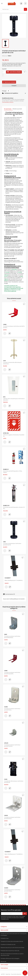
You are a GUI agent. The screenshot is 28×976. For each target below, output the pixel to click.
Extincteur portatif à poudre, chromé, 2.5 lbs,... (14, 507)
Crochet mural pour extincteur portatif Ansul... (12, 818)
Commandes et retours (7, 102)
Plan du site (3, 961)
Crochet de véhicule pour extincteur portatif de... (13, 781)
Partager (8, 90)
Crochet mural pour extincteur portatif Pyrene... (12, 745)
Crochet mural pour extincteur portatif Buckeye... (12, 636)
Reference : (5, 55)
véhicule (6, 275)
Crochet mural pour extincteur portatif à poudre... (13, 326)
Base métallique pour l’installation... (14, 580)
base (21, 276)
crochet (20, 272)
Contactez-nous (4, 938)
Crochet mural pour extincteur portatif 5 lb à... (12, 709)
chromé (7, 272)
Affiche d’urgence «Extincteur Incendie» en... (13, 435)
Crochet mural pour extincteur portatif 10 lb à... (12, 890)
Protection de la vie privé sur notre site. (10, 950)
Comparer (14, 85)
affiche (6, 280)
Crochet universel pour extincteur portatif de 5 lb (12, 544)
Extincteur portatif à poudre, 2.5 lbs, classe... (12, 471)
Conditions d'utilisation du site (8, 944)
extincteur (14, 269)
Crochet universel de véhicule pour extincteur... (12, 363)
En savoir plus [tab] (7, 109)
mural (5, 276)
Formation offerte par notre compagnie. (10, 958)
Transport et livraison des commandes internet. (12, 941)
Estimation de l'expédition (14, 93)
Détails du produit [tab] (17, 109)
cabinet (6, 279)
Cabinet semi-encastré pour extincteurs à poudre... (14, 399)
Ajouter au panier (14, 72)
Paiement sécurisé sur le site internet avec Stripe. (12, 947)
